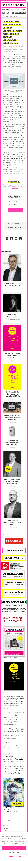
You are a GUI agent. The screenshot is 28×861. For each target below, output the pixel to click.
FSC (12, 735)
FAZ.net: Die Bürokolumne (10, 698)
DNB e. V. (11, 707)
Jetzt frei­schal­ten (15, 210)
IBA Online (17, 716)
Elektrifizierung (16, 766)
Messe (7, 764)
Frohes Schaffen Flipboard (11, 721)
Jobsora (8, 747)
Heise (9, 728)
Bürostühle (13, 764)
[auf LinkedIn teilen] (11, 238)
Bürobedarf (14, 48)
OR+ (4, 51)
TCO (22, 730)
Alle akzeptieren (14, 848)
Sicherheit (19, 764)
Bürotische (19, 768)
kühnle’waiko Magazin (9, 724)
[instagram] (8, 13)
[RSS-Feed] (13, 13)
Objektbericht (8, 766)
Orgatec (15, 717)
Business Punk (13, 705)
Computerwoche (18, 728)
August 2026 (6, 820)
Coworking (22, 766)
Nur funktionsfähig (14, 852)
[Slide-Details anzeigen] (14, 541)
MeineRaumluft (7, 716)
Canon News (20, 731)
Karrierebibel (7, 696)
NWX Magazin (16, 696)
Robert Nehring (8, 46)
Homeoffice (9, 768)
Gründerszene (15, 723)
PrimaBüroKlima (8, 712)
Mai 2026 (5, 828)
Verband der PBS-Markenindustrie (15, 737)
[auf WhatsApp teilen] (21, 238)
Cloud (14, 768)
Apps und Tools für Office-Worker (14, 584)
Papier (9, 761)
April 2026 (5, 831)
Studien (12, 773)
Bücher (17, 51)
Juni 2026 (5, 825)
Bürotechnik (20, 49)
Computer (12, 761)
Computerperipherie (20, 761)
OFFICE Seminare (8, 744)
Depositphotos (17, 747)
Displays (5, 761)
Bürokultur (14, 49)
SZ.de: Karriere (10, 701)
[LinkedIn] (3, 13)
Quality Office (7, 717)
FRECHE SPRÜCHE (14, 592)
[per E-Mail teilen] (7, 238)
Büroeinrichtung (7, 49)
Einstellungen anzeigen (14, 856)
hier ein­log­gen (14, 188)
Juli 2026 (5, 823)
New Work (19, 759)
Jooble (20, 745)
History (8, 773)
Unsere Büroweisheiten (14, 594)
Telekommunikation (18, 757)
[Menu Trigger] (27, 1)
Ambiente (6, 735)
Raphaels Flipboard (17, 719)
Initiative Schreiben (11, 738)
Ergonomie (7, 771)
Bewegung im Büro (15, 714)
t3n (4, 728)
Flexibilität (10, 759)
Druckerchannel (10, 731)
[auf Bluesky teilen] (16, 238)
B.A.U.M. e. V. (19, 735)
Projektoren (5, 759)
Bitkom (7, 730)
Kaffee (6, 757)
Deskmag (6, 723)
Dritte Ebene (13, 771)
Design (11, 757)
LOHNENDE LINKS (14, 582)
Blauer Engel (15, 730)
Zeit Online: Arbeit (18, 700)
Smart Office (20, 771)
